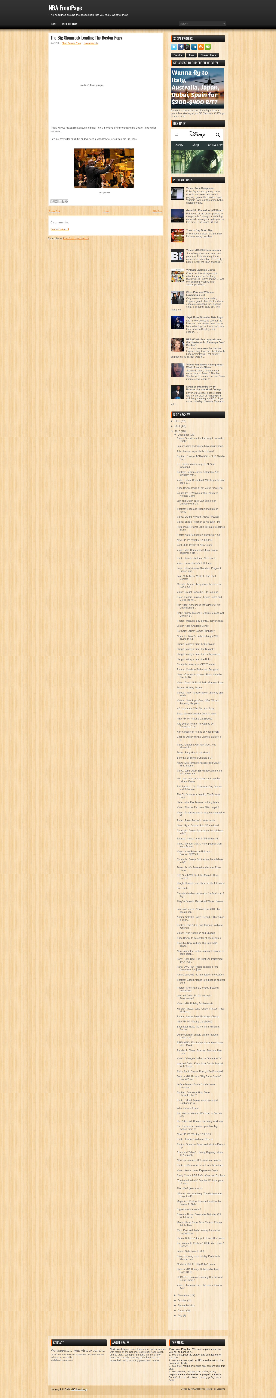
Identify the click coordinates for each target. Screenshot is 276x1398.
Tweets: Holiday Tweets (190, 687)
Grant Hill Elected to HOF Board (204, 210)
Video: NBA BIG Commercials (203, 250)
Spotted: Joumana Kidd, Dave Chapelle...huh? (193, 1094)
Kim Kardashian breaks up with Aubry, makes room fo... (197, 1127)
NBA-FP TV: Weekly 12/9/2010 (194, 1134)
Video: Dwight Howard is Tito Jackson (197, 592)
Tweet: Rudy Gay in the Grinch (193, 752)
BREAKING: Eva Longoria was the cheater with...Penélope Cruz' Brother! (205, 342)
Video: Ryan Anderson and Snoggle (196, 933)
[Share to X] (59, 201)
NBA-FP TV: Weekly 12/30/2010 (194, 540)
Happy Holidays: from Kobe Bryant (196, 644)
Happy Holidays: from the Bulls (194, 659)
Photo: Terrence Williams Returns (195, 1139)
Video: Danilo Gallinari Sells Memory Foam (200, 682)
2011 (178, 426)
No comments (91, 43)
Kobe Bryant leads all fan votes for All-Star (200, 488)
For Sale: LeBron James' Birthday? (196, 630)
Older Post (157, 211)
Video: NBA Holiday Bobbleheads (195, 1003)
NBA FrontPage (65, 7)
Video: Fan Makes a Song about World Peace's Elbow (204, 366)
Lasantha (221, 1389)
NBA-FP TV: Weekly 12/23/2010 (194, 718)
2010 (178, 431)
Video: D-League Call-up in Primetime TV (199, 1058)
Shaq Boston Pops (71, 43)
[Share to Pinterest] (66, 201)
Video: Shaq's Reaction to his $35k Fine (198, 521)
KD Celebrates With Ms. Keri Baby (196, 708)
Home (53, 24)
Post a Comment (60, 229)
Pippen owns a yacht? (189, 1209)
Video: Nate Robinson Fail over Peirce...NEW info (194, 853)
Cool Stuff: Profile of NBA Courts (195, 545)
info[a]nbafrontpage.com (62, 1360)
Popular (178, 55)
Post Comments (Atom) (76, 238)
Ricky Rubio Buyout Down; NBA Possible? (200, 1071)
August (182, 1310)
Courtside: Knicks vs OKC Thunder (196, 664)
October (182, 1300)
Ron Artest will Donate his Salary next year (200, 1121)
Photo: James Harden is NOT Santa (196, 558)
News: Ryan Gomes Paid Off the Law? (198, 825)
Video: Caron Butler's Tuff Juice (194, 563)
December (184, 434)
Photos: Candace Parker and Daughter (198, 669)
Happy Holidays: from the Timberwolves (198, 654)
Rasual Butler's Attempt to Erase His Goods (201, 1238)
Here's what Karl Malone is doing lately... (199, 802)
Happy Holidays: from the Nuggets (195, 649)
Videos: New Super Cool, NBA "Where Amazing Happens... (197, 702)
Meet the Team (69, 24)
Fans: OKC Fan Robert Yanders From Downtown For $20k (197, 968)
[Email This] (52, 201)
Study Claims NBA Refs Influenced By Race (201, 1175)
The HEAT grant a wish (189, 1188)
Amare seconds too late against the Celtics (200, 974)
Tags (191, 55)
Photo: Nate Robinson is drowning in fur (198, 534)
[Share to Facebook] (63, 201)
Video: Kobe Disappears (200, 188)
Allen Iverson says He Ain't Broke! (195, 451)
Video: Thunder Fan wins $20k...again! (198, 807)
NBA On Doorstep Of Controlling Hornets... (200, 1160)
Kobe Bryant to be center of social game (199, 938)
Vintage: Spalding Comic (200, 270)
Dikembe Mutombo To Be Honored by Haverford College (203, 388)
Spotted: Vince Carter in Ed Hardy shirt (198, 838)
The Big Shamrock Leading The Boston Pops (86, 37)
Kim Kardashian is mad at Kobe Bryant (198, 731)
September (184, 1305)
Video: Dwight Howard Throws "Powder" (198, 516)
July (180, 1315)
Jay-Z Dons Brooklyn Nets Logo (204, 317)
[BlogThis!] (56, 201)
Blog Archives (208, 55)
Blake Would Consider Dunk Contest (196, 713)
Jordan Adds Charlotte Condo (193, 625)
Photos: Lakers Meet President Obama (198, 1016)
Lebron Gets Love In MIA (190, 1251)
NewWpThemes (198, 1389)
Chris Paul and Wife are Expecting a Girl (200, 293)
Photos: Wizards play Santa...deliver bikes (200, 620)
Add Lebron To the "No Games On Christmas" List (195, 725)
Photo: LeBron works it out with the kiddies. (200, 1165)
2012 (178, 421)
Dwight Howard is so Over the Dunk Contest (201, 883)
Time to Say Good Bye (199, 230)
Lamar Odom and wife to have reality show (200, 446)
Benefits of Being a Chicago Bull (194, 757)
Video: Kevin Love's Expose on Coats (197, 1170)
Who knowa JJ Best (188, 1108)
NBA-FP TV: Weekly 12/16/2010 (194, 1021)
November (184, 1295)
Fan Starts (182, 888)
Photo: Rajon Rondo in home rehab (196, 820)
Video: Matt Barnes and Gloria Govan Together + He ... (197, 551)
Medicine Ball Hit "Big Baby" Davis (196, 1264)
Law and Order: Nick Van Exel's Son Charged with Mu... (196, 502)
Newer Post (54, 211)
